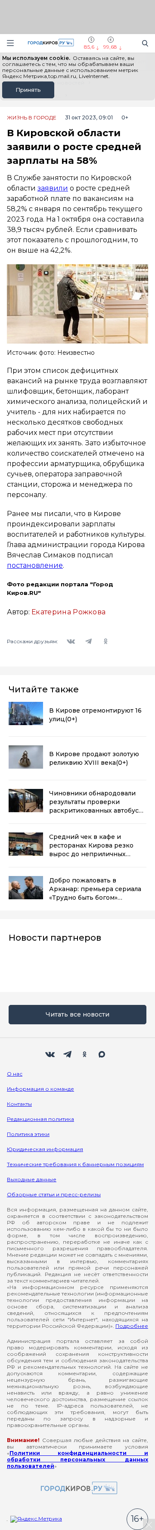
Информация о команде (40, 1089)
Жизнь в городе (31, 118)
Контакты (19, 1104)
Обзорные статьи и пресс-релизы (54, 1194)
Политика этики (28, 1134)
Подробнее (131, 1326)
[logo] (77, 1488)
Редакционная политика (40, 1119)
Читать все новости (77, 1014)
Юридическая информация (45, 1149)
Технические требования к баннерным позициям (75, 1164)
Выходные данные (31, 1179)
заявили (52, 188)
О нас (14, 1073)
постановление (35, 565)
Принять (28, 89)
